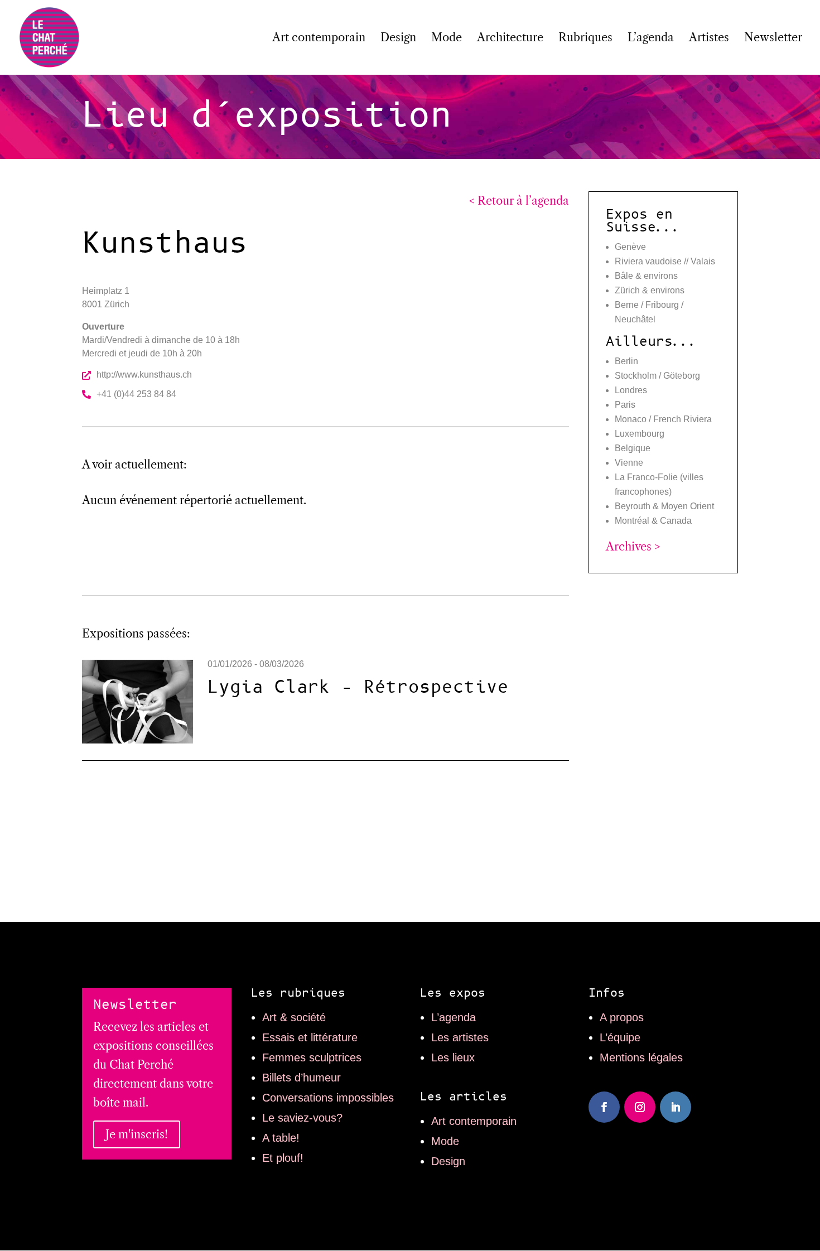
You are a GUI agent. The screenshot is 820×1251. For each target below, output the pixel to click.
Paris (625, 404)
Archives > (633, 546)
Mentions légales (641, 1057)
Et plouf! (282, 1158)
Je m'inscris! (136, 1134)
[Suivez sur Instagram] (639, 1107)
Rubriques (585, 38)
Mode (446, 38)
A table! (281, 1138)
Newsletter (773, 38)
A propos (622, 1017)
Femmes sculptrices (311, 1057)
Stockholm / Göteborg (657, 375)
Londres (631, 390)
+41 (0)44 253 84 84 (136, 394)
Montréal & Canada (653, 520)
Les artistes (460, 1037)
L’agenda (651, 38)
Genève (630, 247)
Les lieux (453, 1057)
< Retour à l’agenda (519, 200)
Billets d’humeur (301, 1077)
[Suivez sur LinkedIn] (675, 1107)
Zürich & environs (649, 290)
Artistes (709, 38)
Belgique (632, 448)
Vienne (629, 462)
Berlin (626, 361)
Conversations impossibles (328, 1097)
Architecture (510, 38)
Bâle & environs (646, 276)
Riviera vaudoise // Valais (665, 261)
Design (398, 38)
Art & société (294, 1017)
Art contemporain (318, 38)
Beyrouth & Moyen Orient (664, 506)
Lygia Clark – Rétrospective (358, 687)
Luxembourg (639, 433)
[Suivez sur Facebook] (604, 1107)
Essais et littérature (310, 1037)
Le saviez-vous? (302, 1118)
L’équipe (620, 1037)
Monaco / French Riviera (663, 419)
